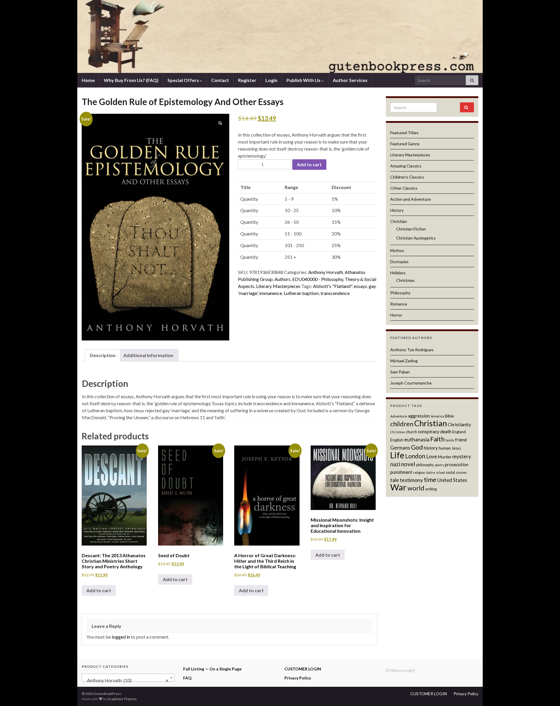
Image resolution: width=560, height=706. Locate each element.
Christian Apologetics (416, 237)
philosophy (425, 464)
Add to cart (309, 164)
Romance (398, 303)
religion (419, 472)
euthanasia (416, 439)
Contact (220, 80)
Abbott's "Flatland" (332, 286)
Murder (445, 456)
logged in (121, 636)
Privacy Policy (297, 677)
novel (408, 463)
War (398, 487)
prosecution (456, 464)
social (450, 472)
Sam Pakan (400, 371)
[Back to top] (547, 693)
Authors (282, 279)
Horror (396, 314)
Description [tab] (103, 355)
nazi (395, 464)
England (459, 431)
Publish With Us (303, 80)
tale (394, 480)
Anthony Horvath (325, 272)
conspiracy (428, 431)
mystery (461, 456)
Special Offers (183, 80)
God (417, 447)
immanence (270, 293)
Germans (400, 448)
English (396, 439)
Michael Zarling (404, 360)
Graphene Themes (122, 699)
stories (461, 472)
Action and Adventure (410, 199)
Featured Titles (404, 132)
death (446, 431)
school (440, 472)
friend (461, 439)
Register (247, 80)
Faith (437, 439)
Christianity (459, 424)
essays (360, 286)
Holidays (398, 272)
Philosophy (400, 292)
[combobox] (128, 678)
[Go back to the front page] (280, 36)
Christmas (405, 280)
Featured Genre (404, 143)
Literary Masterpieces (278, 286)
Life (397, 455)
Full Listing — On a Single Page (212, 668)
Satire (430, 472)
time (430, 479)
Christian (398, 221)
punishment (401, 472)
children (401, 424)
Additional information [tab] (148, 355)
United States (452, 480)
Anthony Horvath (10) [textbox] (126, 680)
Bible (449, 415)
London (415, 455)
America (437, 416)
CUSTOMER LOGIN (302, 668)
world (415, 488)
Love (431, 456)
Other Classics (403, 188)
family (449, 440)
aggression (419, 415)
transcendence (335, 293)
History (397, 210)
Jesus (456, 448)
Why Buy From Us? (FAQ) (131, 80)
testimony (411, 480)
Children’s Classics (407, 176)
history (431, 447)
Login (271, 80)
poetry (439, 465)
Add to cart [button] (98, 590)
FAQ (187, 677)
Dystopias (399, 261)
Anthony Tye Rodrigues (412, 349)
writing (431, 489)
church (411, 431)
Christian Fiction (411, 228)
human (445, 447)
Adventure (398, 416)
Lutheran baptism (301, 293)
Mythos (397, 250)
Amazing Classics (405, 165)
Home (88, 80)
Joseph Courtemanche (411, 382)
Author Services (350, 80)
